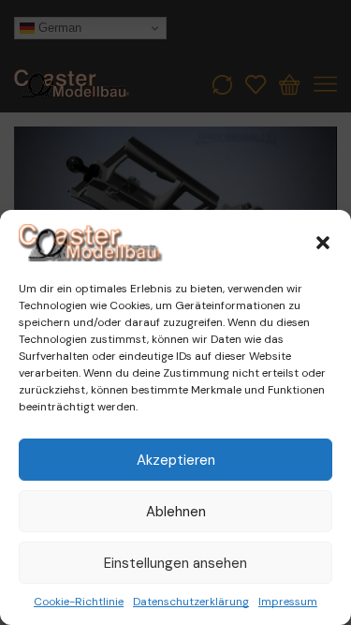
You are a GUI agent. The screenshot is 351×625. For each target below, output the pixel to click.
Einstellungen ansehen (175, 563)
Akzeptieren (176, 460)
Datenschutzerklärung (191, 601)
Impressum (287, 601)
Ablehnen (176, 511)
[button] (323, 242)
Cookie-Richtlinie (79, 601)
